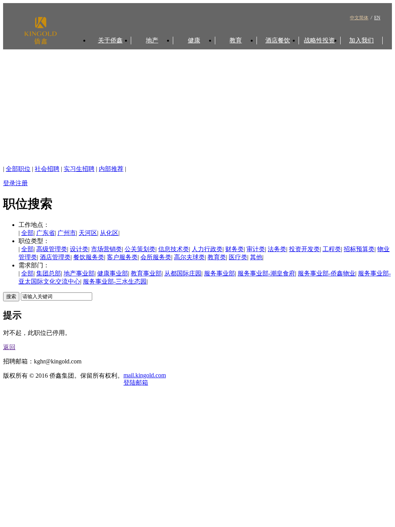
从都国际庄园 (182, 273)
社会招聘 (47, 169)
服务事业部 (219, 273)
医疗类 (238, 257)
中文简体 (359, 17)
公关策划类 (140, 249)
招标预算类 (359, 249)
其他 (256, 257)
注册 (21, 183)
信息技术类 (173, 249)
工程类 (331, 249)
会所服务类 (155, 257)
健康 (194, 40)
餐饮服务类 (88, 257)
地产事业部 (79, 273)
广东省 (45, 233)
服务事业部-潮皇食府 (266, 273)
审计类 (255, 249)
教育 (236, 40)
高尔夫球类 (189, 257)
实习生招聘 (79, 169)
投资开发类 (304, 249)
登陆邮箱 (135, 382)
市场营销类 (106, 249)
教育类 (217, 257)
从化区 (109, 233)
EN (377, 17)
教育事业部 (146, 273)
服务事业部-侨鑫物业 (326, 273)
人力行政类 (207, 249)
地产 (152, 40)
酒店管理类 (55, 257)
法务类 (277, 249)
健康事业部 (112, 273)
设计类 (79, 249)
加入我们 (361, 40)
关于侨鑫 (110, 40)
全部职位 (18, 169)
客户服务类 (122, 257)
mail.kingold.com (144, 375)
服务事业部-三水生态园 (115, 281)
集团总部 (48, 273)
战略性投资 (319, 40)
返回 (9, 347)
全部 (27, 233)
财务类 (234, 249)
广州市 (66, 233)
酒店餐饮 (277, 40)
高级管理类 (51, 249)
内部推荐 (111, 169)
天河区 (88, 233)
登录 (9, 183)
